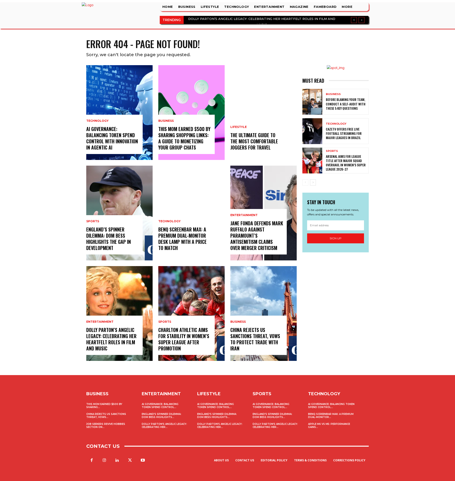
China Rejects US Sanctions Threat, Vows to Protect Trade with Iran (255, 339)
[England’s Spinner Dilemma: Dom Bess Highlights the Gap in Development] (119, 213)
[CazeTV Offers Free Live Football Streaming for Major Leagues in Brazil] (312, 131)
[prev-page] (305, 182)
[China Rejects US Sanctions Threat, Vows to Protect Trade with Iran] (263, 313)
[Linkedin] (117, 460)
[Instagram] (104, 460)
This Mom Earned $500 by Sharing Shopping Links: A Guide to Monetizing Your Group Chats (184, 138)
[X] (130, 460)
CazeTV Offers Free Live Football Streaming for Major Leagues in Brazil (344, 133)
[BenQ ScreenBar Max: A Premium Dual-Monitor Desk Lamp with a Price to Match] (191, 213)
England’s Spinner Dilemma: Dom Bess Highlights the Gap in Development (108, 238)
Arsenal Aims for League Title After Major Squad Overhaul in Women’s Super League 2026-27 (346, 163)
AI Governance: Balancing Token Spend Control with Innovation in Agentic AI (112, 138)
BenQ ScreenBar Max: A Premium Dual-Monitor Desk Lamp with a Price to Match (182, 238)
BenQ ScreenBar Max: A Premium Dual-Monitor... (331, 416)
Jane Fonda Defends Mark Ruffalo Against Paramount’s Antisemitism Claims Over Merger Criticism (256, 235)
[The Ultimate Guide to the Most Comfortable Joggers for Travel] (263, 112)
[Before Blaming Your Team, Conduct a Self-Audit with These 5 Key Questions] (312, 102)
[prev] (354, 20)
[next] (361, 20)
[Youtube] (143, 460)
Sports (92, 221)
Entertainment (100, 321)
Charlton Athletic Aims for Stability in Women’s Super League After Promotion (183, 339)
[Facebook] (91, 460)
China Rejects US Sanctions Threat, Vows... (106, 416)
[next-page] (313, 182)
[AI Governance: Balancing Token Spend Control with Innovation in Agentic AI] (119, 112)
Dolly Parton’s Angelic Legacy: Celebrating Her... (164, 425)
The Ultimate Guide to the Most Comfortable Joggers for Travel (254, 141)
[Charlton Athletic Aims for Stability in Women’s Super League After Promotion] (191, 313)
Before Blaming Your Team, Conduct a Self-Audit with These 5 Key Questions (345, 103)
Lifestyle (238, 127)
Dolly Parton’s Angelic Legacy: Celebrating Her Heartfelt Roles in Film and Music (111, 339)
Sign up (335, 238)
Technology (97, 120)
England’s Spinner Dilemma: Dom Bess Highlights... (161, 416)
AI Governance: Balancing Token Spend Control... (160, 406)
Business (166, 120)
